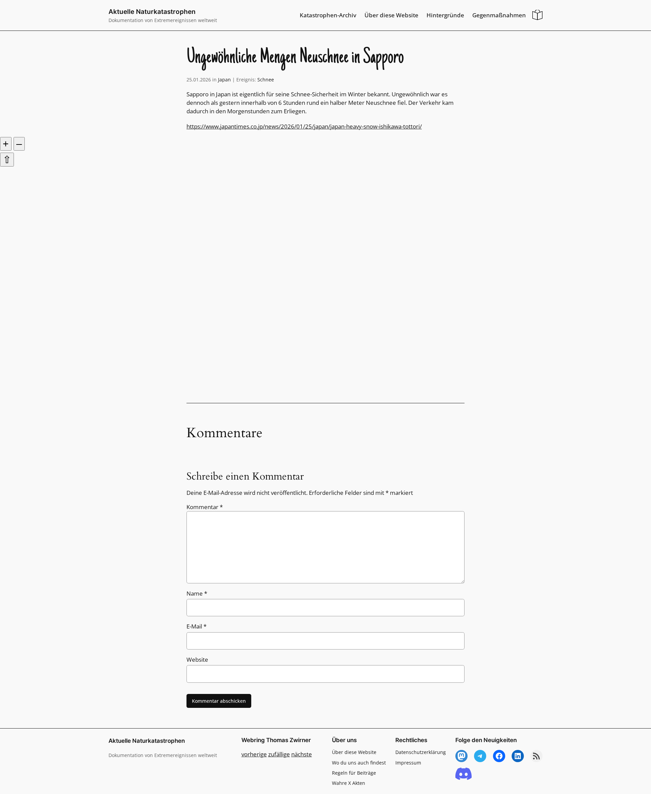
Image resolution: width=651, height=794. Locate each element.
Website (197, 659)
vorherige (254, 754)
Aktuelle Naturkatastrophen (152, 11)
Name (196, 593)
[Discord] (463, 774)
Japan (224, 79)
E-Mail (196, 626)
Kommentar (204, 507)
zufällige (279, 754)
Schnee (265, 79)
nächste (301, 754)
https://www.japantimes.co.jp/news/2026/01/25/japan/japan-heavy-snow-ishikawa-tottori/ (304, 126)
